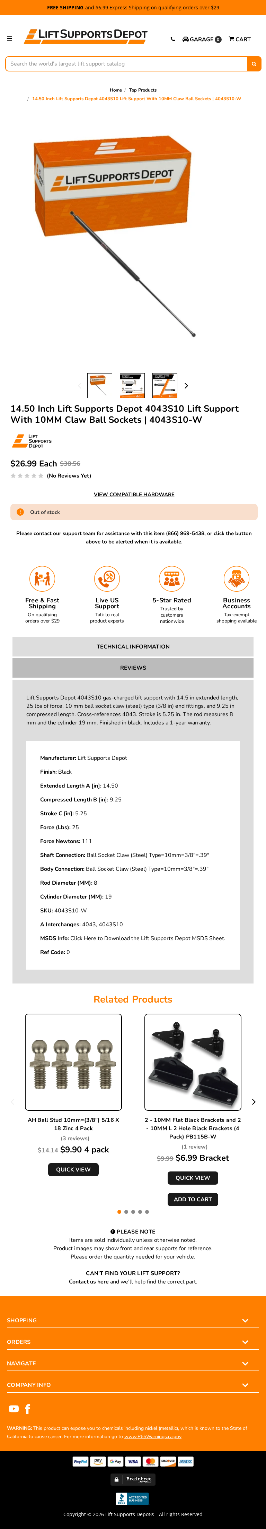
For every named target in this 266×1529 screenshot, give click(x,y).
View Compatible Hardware (134, 494)
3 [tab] (133, 1212)
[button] (202, 39)
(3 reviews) (75, 1138)
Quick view (73, 1170)
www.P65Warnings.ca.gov (152, 1436)
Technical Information (133, 647)
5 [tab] (147, 1212)
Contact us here (89, 1282)
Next (186, 385)
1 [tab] (119, 1212)
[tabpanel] (73, 1095)
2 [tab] (126, 1212)
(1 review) (194, 1147)
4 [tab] (140, 1212)
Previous (79, 385)
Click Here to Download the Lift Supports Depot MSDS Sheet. (147, 938)
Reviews (133, 668)
